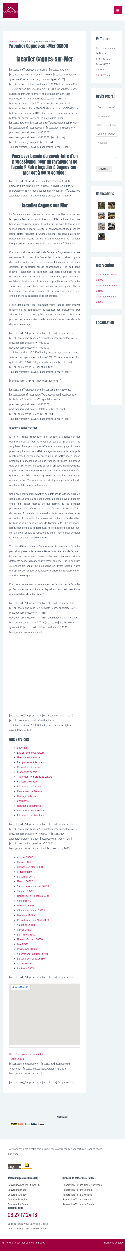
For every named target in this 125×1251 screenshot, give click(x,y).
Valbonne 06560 (26, 924)
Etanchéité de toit (27, 771)
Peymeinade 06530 (27, 948)
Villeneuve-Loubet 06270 (31, 910)
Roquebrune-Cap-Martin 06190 (34, 919)
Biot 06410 (23, 944)
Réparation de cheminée (30, 815)
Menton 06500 (25, 881)
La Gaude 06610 (26, 968)
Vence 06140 (24, 900)
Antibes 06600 (25, 857)
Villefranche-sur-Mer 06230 (32, 953)
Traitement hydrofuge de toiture (34, 776)
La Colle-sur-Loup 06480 (31, 958)
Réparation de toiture (28, 766)
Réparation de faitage (29, 786)
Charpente (23, 800)
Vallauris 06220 (25, 891)
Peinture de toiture (27, 781)
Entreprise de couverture (31, 752)
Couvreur (22, 747)
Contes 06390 (24, 963)
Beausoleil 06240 (26, 915)
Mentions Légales (113, 1242)
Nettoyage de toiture (28, 757)
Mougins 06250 (25, 905)
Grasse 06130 (24, 871)
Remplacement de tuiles (30, 762)
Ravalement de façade (29, 791)
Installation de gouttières (31, 810)
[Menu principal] (118, 10)
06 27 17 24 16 (103, 75)
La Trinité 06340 (26, 934)
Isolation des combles (29, 805)
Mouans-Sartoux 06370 (30, 939)
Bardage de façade (27, 795)
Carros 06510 (24, 929)
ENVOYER (103, 168)
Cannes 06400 (25, 861)
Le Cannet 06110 (26, 876)
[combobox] (99, 125)
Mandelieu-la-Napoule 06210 (33, 895)
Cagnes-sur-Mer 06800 (30, 866)
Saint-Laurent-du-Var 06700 (33, 886)
